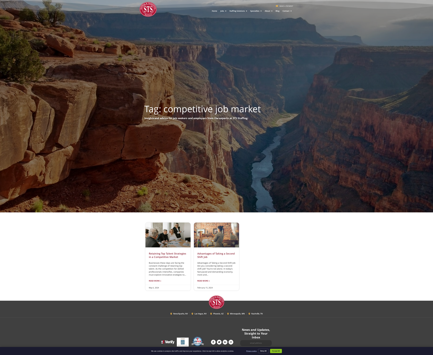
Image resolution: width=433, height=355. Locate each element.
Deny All (263, 351)
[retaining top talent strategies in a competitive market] (168, 235)
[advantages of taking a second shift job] (216, 235)
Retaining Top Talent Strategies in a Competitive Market (167, 255)
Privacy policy (251, 351)
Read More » (155, 281)
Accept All (276, 351)
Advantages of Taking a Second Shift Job (216, 255)
